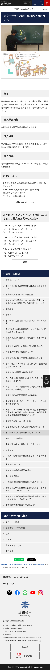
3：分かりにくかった (14, 244)
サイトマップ (8, 584)
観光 (7, 534)
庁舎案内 (25, 647)
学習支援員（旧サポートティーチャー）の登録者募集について (26, 402)
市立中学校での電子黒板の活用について (23, 433)
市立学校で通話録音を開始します (20, 505)
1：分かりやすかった (14, 241)
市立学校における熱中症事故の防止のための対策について (26, 322)
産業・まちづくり (13, 545)
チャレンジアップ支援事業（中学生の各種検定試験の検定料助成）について (26, 388)
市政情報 (9, 551)
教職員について (12, 280)
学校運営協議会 (12, 476)
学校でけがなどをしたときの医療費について (25, 427)
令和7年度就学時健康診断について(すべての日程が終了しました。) (26, 330)
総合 (27, 3)
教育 (30, 565)
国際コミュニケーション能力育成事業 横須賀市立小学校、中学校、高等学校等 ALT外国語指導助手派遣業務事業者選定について (26, 412)
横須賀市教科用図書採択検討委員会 (21, 395)
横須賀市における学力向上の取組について (24, 358)
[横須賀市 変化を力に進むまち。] (6, 3)
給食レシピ (10, 450)
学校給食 (9, 309)
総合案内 (4, 565)
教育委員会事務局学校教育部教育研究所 (20, 183)
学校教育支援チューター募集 (18, 421)
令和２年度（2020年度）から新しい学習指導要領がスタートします (26, 365)
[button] (35, 3)
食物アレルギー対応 (14, 438)
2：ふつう (31, 229)
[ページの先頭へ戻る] (46, 666)
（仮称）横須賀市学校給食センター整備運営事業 (26, 457)
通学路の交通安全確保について (19, 352)
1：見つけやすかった (14, 229)
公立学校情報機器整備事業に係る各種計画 (24, 482)
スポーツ (9, 540)
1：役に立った (11, 253)
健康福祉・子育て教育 (15, 528)
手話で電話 (28, 656)
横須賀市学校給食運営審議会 (18, 470)
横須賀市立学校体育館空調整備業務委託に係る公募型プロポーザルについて (26, 497)
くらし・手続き (12, 522)
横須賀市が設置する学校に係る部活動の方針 (25, 346)
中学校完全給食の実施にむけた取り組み (23, 444)
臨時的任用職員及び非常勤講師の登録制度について (26, 287)
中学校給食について (14, 464)
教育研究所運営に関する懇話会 (19, 295)
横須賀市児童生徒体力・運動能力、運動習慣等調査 (26, 339)
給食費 (8, 315)
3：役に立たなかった (14, 256)
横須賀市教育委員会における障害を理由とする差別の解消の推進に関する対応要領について (26, 301)
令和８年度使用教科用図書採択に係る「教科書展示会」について (26, 379)
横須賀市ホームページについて (16, 577)
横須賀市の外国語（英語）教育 (19, 372)
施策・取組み (13, 274)
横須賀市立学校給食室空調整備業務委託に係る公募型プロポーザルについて (26, 489)
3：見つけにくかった (14, 232)
